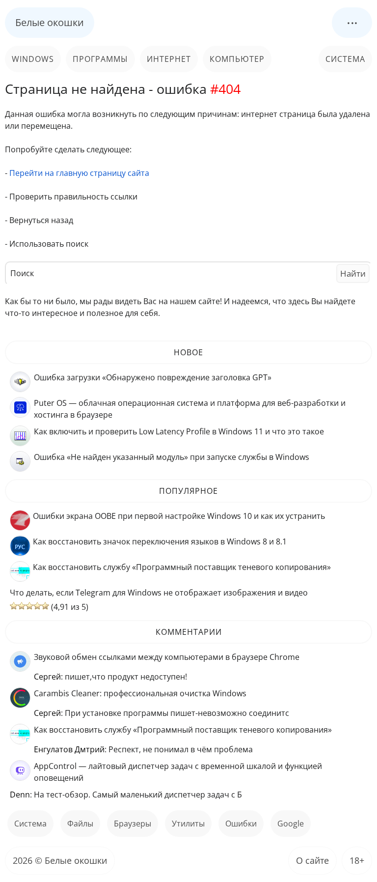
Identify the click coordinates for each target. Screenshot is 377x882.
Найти (353, 273)
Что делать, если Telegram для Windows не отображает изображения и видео (159, 592)
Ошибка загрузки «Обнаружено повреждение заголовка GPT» (152, 377)
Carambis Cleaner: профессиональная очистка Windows (140, 693)
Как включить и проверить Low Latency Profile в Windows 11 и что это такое (179, 431)
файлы (80, 823)
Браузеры (132, 823)
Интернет (169, 59)
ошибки (241, 823)
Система (345, 59)
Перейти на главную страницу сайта (79, 173)
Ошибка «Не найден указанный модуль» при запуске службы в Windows (171, 457)
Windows (33, 59)
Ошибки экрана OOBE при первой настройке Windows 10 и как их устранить (179, 516)
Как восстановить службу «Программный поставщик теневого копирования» (182, 567)
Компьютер (237, 59)
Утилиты (188, 823)
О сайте (312, 860)
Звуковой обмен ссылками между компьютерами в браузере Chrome (166, 657)
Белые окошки (49, 22)
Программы (100, 59)
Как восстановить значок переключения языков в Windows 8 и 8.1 (160, 541)
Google (290, 823)
